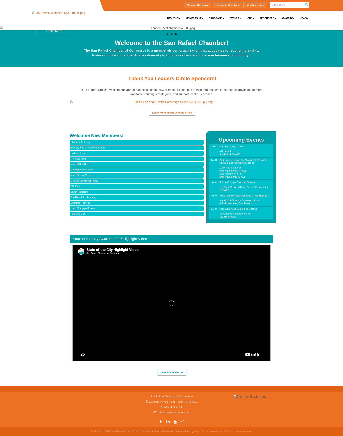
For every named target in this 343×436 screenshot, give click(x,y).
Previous (64, 106)
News (303, 18)
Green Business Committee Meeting (238, 209)
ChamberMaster (232, 431)
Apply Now (54, 54)
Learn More (54, 31)
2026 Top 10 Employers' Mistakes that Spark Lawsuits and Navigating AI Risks (242, 161)
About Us (173, 18)
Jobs (249, 18)
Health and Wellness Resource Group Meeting (243, 195)
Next (278, 106)
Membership (194, 18)
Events (234, 18)
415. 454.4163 (173, 407)
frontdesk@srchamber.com (173, 412)
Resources (267, 18)
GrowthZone (201, 431)
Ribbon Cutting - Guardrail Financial (237, 182)
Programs (215, 18)
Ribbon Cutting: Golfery (231, 146)
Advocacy (287, 18)
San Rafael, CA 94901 (173, 401)
